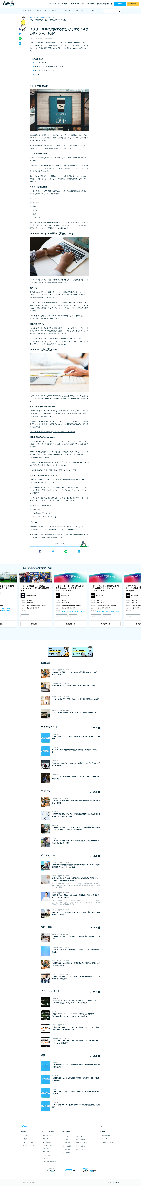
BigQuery (4, 610)
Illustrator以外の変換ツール (44, 70)
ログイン (120, 3)
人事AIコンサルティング (82, 1142)
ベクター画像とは (41, 63)
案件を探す (46, 1139)
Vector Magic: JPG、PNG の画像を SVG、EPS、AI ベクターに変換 (53, 470)
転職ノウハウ (75, 4)
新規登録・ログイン (48, 1135)
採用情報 (32, 1182)
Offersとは (52, 4)
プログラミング (41, 11)
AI (5, 608)
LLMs (8, 608)
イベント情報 (46, 1155)
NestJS (64, 611)
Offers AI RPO (79, 1136)
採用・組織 (79, 11)
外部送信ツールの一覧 (28, 1145)
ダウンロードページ (48, 513)
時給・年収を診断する (88, 4)
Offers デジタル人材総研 (108, 1142)
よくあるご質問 (67, 1146)
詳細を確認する (35, 624)
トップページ (26, 1135)
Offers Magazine (106, 1135)
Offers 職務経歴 (47, 1142)
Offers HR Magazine (107, 1139)
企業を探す (46, 1148)
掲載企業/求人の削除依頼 (49, 1161)
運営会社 (23, 1182)
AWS (8, 610)
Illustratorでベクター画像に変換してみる (49, 66)
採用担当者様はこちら (104, 4)
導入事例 (65, 1139)
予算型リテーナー (80, 1139)
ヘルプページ (46, 1158)
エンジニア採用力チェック (83, 1149)
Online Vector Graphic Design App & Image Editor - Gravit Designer (52, 432)
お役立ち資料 (66, 1142)
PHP (78, 611)
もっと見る (93, 727)
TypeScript (73, 611)
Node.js (82, 611)
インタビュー (56, 11)
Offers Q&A (46, 1152)
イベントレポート (93, 11)
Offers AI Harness (47, 1145)
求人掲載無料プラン (81, 1146)
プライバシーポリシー (28, 1142)
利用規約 (25, 1139)
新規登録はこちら (133, 3)
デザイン (67, 11)
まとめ (37, 74)
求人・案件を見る (63, 4)
